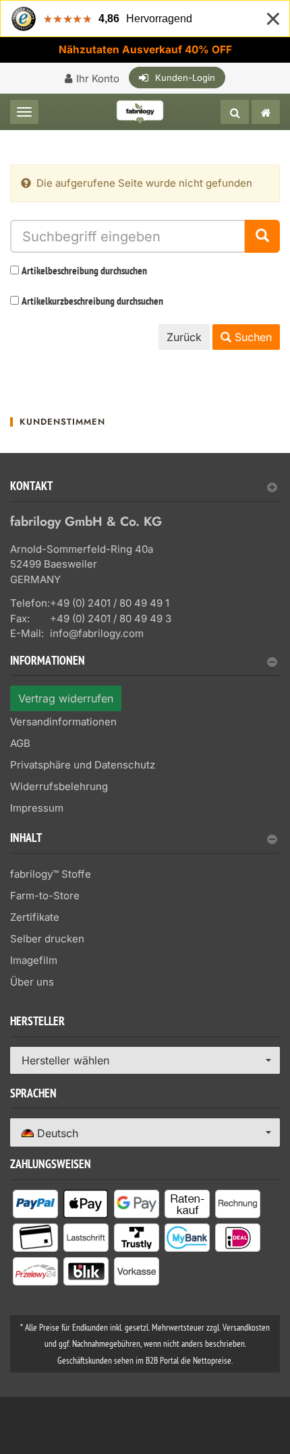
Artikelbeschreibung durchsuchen (84, 271)
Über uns (32, 981)
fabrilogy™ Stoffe (50, 874)
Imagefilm (33, 960)
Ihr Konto (97, 78)
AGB (20, 743)
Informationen (47, 662)
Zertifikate (34, 917)
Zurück (184, 337)
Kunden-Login (185, 77)
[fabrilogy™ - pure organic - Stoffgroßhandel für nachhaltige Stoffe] (266, 112)
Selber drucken (47, 938)
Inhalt (26, 839)
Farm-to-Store (45, 895)
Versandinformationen (63, 721)
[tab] (145, 491)
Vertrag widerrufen (65, 698)
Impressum (36, 807)
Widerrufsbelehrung (59, 786)
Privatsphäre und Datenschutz (82, 764)
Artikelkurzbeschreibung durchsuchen (92, 302)
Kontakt (31, 487)
